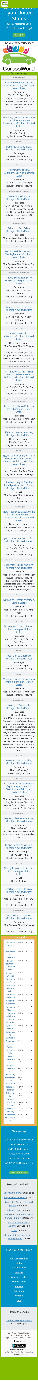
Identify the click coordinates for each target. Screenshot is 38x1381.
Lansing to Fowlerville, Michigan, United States (19, 707)
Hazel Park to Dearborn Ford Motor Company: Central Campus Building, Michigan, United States (19, 460)
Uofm (14, 1230)
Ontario (19, 1295)
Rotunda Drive (14, 1209)
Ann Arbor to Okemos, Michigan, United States (19, 917)
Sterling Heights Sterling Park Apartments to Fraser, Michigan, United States (19, 485)
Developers (19, 1335)
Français (15, 1338)
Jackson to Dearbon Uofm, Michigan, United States (19, 540)
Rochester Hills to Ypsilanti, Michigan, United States (19, 566)
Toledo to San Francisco (10, 1096)
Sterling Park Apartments (19, 1320)
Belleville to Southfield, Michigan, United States (19, 148)
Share (11, 1335)
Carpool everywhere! (19, 1276)
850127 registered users (19, 23)
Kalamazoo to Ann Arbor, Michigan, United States (19, 434)
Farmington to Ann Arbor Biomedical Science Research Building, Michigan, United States (19, 376)
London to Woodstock (10, 945)
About (20, 1333)
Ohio (19, 1300)
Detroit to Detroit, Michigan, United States (19, 601)
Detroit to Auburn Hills (10, 988)
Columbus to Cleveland (10, 1035)
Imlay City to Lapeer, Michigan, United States (19, 197)
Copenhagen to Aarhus (10, 1044)
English (7, 1338)
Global (19, 1262)
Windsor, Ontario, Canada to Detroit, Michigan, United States (19, 681)
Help (8, 1333)
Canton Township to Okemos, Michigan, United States (19, 336)
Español (30, 1338)
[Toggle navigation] (34, 4)
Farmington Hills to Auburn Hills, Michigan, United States (19, 629)
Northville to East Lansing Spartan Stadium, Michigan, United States (19, 85)
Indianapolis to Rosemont (10, 1080)
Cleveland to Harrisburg (10, 1071)
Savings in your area (19, 1173)
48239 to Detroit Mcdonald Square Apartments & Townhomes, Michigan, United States (19, 788)
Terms (14, 1333)
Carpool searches (19, 1258)
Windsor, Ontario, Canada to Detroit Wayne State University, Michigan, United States (19, 122)
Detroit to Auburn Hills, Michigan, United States (19, 762)
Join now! (19, 35)
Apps (27, 1335)
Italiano (22, 1338)
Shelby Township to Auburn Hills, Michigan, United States (19, 871)
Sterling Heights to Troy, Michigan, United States (19, 890)
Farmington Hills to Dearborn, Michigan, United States (19, 172)
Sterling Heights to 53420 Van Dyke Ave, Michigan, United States (19, 254)
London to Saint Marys (10, 1053)
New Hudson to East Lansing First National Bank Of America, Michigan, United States (19, 516)
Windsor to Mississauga (10, 1117)
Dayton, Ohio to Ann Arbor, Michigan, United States (19, 820)
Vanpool (19, 1272)
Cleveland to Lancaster (10, 1062)
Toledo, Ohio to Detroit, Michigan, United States (19, 308)
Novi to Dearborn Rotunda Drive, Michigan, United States (19, 409)
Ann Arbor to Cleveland (10, 954)
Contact (27, 1333)
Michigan (19, 1290)
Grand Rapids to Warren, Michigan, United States (19, 846)
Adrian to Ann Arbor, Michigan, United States (19, 230)
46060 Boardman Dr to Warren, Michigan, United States (19, 280)
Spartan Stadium (12, 1192)
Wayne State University (15, 1197)
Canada (19, 1286)
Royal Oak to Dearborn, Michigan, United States (19, 657)
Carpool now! (19, 1267)
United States (22, 15)
